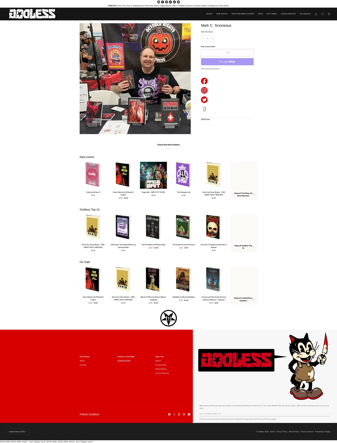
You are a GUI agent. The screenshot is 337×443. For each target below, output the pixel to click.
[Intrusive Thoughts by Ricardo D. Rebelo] (213, 227)
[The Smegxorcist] (183, 175)
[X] (174, 414)
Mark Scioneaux (207, 32)
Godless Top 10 (90, 209)
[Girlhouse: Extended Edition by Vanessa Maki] (123, 227)
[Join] (328, 413)
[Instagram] (166, 2)
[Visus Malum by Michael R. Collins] (123, 175)
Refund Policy (161, 369)
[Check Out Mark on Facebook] (227, 81)
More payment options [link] (210, 68)
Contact (83, 365)
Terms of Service (264, 419)
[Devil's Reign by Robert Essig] (153, 227)
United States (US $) (17, 432)
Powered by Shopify (322, 432)
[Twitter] (178, 2)
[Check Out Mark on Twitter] (227, 99)
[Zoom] (84, 129)
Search (158, 361)
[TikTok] (174, 2)
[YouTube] (158, 2)
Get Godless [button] (85, 357)
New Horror (87, 157)
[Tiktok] (179, 414)
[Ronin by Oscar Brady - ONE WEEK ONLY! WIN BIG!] (213, 175)
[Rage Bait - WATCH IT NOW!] (153, 175)
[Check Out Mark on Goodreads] (227, 109)
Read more (205, 119)
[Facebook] (162, 2)
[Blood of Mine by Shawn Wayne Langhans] (153, 280)
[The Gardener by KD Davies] (183, 227)
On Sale (85, 262)
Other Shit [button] (159, 357)
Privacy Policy (248, 419)
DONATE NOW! (124, 361)
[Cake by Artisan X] (93, 175)
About (82, 361)
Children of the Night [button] (126, 357)
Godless (261, 432)
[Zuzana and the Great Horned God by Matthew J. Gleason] (213, 280)
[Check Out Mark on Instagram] (227, 90)
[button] (209, 14)
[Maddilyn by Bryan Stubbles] (183, 280)
